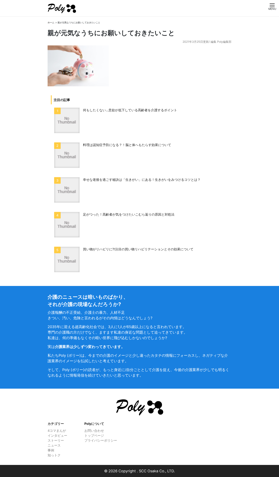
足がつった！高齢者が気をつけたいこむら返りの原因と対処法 (128, 214)
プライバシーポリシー (100, 440)
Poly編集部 (224, 41)
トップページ (94, 435)
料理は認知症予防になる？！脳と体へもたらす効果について (127, 145)
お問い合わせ (94, 431)
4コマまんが (57, 431)
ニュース (54, 445)
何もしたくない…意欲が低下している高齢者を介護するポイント (130, 110)
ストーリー (56, 440)
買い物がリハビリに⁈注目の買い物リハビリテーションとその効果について (138, 249)
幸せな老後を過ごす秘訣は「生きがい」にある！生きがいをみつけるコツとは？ (142, 180)
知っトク (54, 455)
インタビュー (57, 435)
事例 (51, 450)
